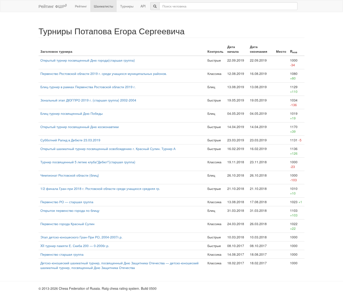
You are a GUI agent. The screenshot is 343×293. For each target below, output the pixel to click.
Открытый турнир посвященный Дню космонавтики (79, 126)
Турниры (126, 6)
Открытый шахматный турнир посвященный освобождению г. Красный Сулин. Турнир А (107, 148)
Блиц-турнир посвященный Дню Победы (71, 113)
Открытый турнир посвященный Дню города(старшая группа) (87, 60)
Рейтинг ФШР (52, 6)
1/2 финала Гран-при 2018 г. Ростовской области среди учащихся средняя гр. (100, 188)
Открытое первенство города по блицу (69, 210)
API (143, 6)
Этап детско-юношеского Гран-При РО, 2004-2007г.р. (81, 237)
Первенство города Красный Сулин (67, 223)
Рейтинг (81, 6)
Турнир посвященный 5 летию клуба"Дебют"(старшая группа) (87, 162)
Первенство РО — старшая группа (66, 201)
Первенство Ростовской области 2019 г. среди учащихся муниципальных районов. (103, 73)
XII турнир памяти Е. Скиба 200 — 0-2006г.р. (74, 245)
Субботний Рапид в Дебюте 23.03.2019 (70, 140)
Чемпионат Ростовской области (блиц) (69, 175)
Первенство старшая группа (62, 254)
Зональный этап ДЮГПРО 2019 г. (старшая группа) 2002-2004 (88, 100)
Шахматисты (103, 6)
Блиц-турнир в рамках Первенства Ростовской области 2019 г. (88, 86)
